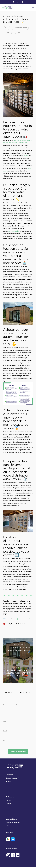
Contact (8, 803)
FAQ (7, 826)
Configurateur (10, 797)
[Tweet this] (8, 32)
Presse (8, 800)
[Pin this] (19, 32)
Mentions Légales (12, 819)
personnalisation (13, 231)
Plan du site (9, 775)
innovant (26, 155)
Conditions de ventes (13, 822)
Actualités (9, 781)
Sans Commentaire (20, 28)
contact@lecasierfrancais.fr (21, 619)
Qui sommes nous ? (12, 778)
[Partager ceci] (5, 32)
